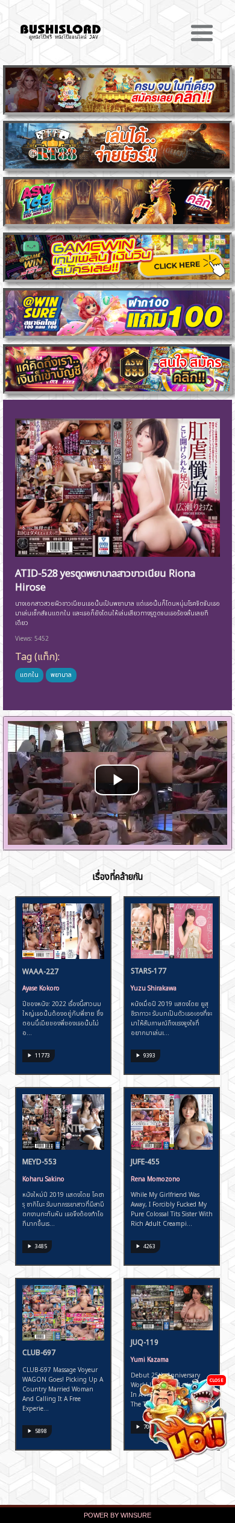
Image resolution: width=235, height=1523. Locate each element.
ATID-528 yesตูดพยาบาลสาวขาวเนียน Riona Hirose (105, 579)
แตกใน (29, 674)
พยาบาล (61, 674)
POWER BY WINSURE (117, 1515)
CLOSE (217, 1379)
